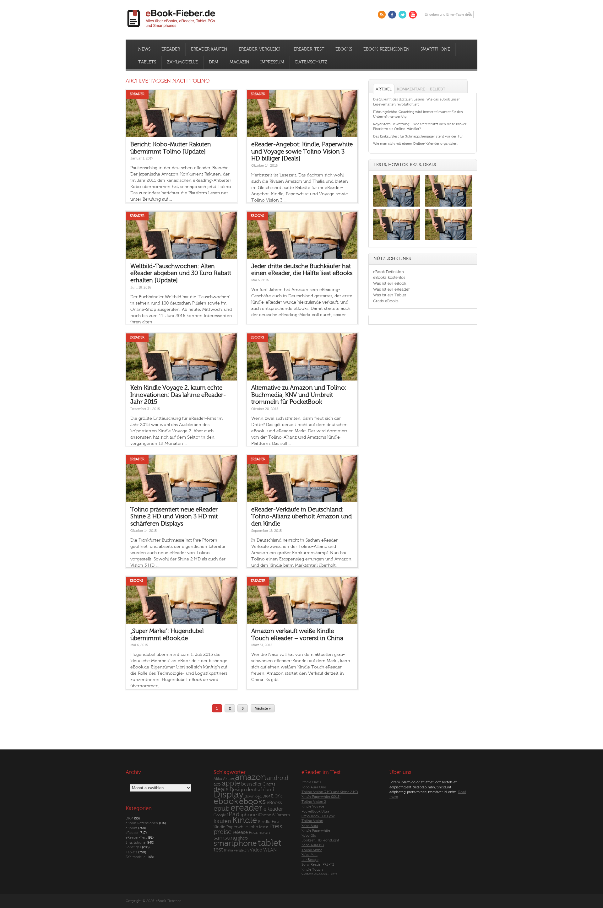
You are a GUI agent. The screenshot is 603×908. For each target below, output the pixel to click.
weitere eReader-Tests (319, 874)
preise (223, 831)
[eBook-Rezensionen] (396, 240)
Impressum (272, 62)
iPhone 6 (266, 815)
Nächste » (263, 708)
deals (221, 789)
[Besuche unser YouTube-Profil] (413, 14)
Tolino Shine (312, 850)
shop (243, 838)
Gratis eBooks (386, 301)
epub (222, 809)
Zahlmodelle (182, 62)
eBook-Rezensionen (386, 49)
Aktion (228, 779)
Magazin (239, 62)
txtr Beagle (310, 860)
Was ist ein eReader (391, 289)
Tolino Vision (312, 821)
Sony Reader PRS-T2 (318, 864)
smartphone (235, 843)
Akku (218, 778)
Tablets (147, 62)
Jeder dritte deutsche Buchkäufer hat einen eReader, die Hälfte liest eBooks (301, 270)
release (240, 832)
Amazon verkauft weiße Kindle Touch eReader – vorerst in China (297, 635)
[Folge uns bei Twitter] (402, 14)
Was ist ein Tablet (389, 295)
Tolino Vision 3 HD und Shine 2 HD (330, 792)
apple (231, 783)
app (217, 784)
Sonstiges (133, 847)
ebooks (252, 801)
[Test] (396, 206)
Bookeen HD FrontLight (320, 840)
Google (220, 815)
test (218, 849)
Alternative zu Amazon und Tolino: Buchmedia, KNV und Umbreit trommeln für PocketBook (298, 394)
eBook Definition (388, 271)
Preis (275, 826)
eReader (170, 49)
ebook (226, 801)
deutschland (260, 789)
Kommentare (411, 89)
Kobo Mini (310, 855)
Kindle (244, 820)
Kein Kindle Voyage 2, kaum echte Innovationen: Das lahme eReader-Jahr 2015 (178, 394)
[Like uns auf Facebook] (392, 14)
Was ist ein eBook (389, 283)
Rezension (259, 832)
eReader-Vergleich (261, 49)
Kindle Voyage (313, 806)
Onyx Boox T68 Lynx (318, 816)
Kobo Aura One (314, 787)
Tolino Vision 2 (314, 802)
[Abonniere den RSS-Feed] (382, 14)
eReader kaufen (209, 49)
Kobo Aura (310, 826)
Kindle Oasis (311, 782)
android (277, 778)
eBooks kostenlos (389, 277)
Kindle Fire (268, 821)
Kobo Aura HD (313, 845)
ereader (247, 808)
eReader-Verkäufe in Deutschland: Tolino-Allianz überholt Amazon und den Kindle (301, 516)
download (253, 796)
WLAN (270, 850)
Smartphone (435, 49)
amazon (250, 777)
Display (229, 795)
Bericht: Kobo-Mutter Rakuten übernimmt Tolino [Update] (170, 148)
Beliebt (437, 89)
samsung (225, 838)
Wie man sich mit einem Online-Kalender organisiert (415, 144)
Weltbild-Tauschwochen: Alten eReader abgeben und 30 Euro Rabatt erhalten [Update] (180, 273)
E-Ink (276, 796)
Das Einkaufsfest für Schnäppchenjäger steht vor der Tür (418, 136)
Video (256, 850)
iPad (233, 814)
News (144, 49)
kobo (253, 827)
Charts (269, 784)
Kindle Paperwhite (231, 826)
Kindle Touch (312, 869)
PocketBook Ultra (315, 811)
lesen (263, 827)
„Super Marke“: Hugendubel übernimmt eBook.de (167, 635)
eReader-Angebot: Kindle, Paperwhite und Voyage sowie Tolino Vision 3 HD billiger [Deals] (302, 151)
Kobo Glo (309, 836)
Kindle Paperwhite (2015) (321, 797)
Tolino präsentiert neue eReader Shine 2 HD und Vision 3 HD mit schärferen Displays (174, 516)
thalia (228, 850)
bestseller (251, 784)
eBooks (343, 49)
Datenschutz (311, 62)
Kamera (282, 815)
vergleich (241, 850)
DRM (213, 62)
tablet (269, 843)
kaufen (222, 821)
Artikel (384, 89)
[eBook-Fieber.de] (171, 29)
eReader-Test (309, 49)
